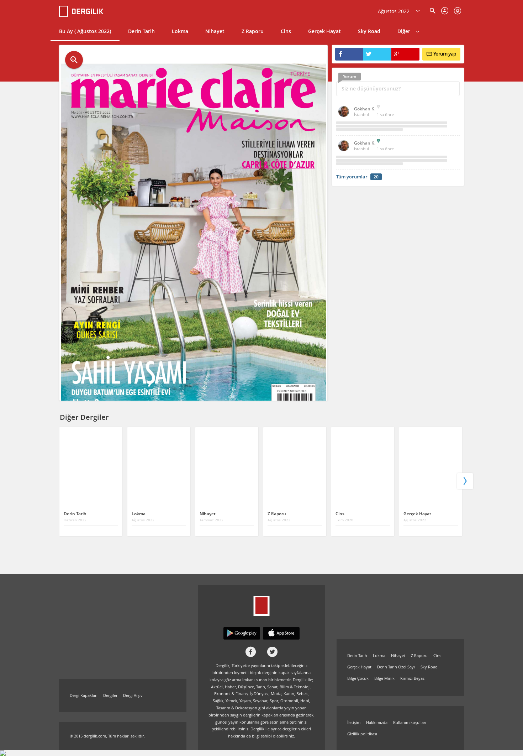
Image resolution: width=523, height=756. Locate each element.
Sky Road (369, 31)
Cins (286, 31)
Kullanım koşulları (409, 722)
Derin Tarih (141, 31)
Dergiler (110, 695)
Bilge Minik (384, 678)
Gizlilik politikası (362, 733)
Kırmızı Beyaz (412, 678)
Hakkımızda (376, 722)
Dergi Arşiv (133, 695)
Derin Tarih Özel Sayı (396, 666)
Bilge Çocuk (358, 678)
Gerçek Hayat (324, 31)
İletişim (353, 722)
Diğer (403, 31)
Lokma (180, 31)
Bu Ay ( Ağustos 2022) (85, 31)
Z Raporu (253, 31)
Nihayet (214, 31)
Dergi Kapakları (83, 695)
